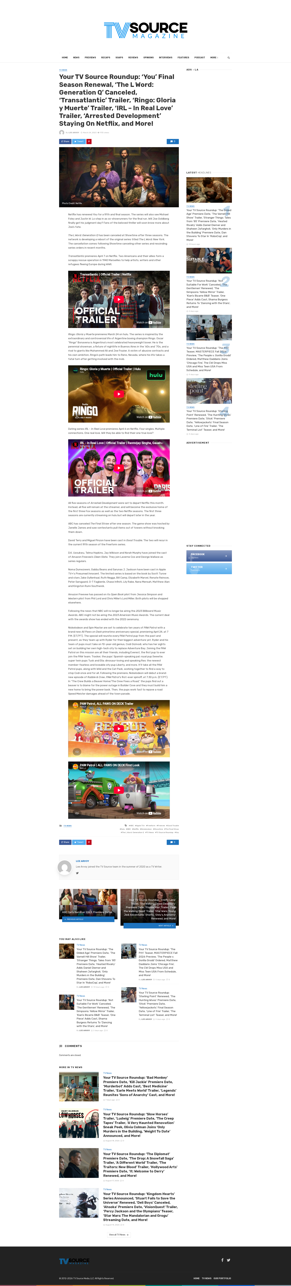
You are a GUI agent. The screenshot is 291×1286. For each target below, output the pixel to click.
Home (65, 57)
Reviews (133, 57)
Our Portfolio (222, 1278)
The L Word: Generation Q (133, 832)
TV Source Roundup (164, 832)
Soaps (119, 57)
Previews (90, 57)
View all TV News (117, 1234)
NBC (129, 829)
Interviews (165, 57)
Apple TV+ (140, 826)
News (76, 57)
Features (183, 57)
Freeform (151, 826)
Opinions (148, 57)
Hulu (123, 829)
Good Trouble (173, 826)
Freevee (161, 826)
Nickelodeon (146, 829)
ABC (132, 826)
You (177, 832)
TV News (63, 70)
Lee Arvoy (74, 133)
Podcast (199, 57)
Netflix (136, 829)
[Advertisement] (209, 119)
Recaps (105, 57)
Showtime (158, 829)
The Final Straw (172, 829)
